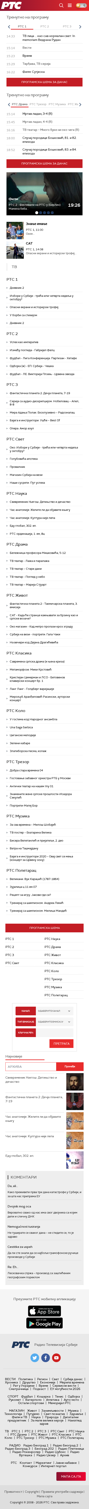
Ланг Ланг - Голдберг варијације (32, 689)
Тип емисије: (25, 1021)
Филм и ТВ (19, 1417)
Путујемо (33, 1414)
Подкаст (39, 1389)
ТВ (7, 1431)
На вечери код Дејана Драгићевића (34, 642)
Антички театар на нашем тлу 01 (31, 786)
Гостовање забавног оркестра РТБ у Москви (40, 778)
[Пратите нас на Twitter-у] (34, 1357)
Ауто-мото (71, 1400)
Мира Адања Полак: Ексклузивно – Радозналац (42, 412)
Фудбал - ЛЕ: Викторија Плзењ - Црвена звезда (42, 374)
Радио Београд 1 (36, 1445)
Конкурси (30, 1466)
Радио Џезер (46, 1455)
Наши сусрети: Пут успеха (27, 483)
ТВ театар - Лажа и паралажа (29, 561)
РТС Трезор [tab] (38, 104)
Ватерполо (33, 1400)
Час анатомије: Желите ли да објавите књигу (40, 510)
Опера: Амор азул (22, 428)
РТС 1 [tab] (22, 26)
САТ (29, 243)
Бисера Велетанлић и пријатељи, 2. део (36, 840)
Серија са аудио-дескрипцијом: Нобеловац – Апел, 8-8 (44, 403)
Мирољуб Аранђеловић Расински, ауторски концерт (40, 698)
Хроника (11, 1382)
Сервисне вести (64, 1386)
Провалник (17, 467)
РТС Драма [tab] (19, 104)
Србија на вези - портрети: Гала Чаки (35, 634)
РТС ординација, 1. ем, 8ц (27, 534)
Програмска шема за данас (44, 82)
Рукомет (15, 1400)
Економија (47, 1382)
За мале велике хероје (47, 1420)
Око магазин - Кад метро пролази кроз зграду (41, 626)
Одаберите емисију (50, 1021)
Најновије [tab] (13, 1056)
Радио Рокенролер (26, 1452)
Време (43, 1386)
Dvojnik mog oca (19, 1206)
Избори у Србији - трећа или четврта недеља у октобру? (41, 297)
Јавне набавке (66, 1463)
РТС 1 (12, 279)
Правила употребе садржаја (62, 1492)
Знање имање (36, 224)
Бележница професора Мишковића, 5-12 (38, 553)
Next (80, 27)
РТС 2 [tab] (44, 26)
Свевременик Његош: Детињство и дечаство (40, 502)
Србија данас (73, 1379)
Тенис (59, 1396)
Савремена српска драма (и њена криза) (37, 661)
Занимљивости (52, 1411)
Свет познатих (54, 1414)
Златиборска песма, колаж (28, 751)
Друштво (29, 1382)
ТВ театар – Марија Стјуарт (28, 584)
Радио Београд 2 (65, 1445)
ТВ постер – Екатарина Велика (30, 832)
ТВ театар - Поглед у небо (27, 577)
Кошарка (44, 1396)
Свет (55, 1379)
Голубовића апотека (24, 459)
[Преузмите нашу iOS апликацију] (44, 1311)
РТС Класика (19, 653)
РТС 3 (12, 384)
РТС (14, 1463)
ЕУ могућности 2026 (65, 1389)
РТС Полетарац (21, 870)
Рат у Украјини (23, 1386)
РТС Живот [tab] (75, 104)
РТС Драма (17, 544)
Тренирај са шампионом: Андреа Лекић (37, 903)
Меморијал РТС (59, 1403)
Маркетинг (44, 1463)
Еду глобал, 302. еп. (23, 526)
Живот (32, 1411)
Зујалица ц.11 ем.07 (23, 887)
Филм (13, 199)
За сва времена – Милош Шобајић (33, 825)
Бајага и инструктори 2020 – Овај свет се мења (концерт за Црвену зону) (41, 858)
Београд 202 (44, 1449)
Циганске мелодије (23, 735)
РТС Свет (15, 439)
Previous (9, 27)
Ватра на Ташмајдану (24, 848)
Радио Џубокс (55, 1452)
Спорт (13, 1396)
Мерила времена (72, 1382)
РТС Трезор (17, 761)
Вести (10, 1379)
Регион (42, 1379)
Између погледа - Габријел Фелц (32, 350)
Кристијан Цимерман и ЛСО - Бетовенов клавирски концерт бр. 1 (37, 679)
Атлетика (52, 1400)
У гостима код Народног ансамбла (33, 719)
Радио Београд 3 (17, 1449)
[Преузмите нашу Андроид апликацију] (44, 1323)
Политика (25, 1379)
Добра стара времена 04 (26, 770)
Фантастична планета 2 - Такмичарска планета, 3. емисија (44, 605)
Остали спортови (31, 1403)
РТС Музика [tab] (57, 104)
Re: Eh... (13, 1267)
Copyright (32, 1492)
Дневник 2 (17, 288)
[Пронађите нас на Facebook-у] (45, 1357)
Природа (52, 1417)
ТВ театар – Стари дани (26, 569)
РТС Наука (16, 493)
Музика (73, 1411)
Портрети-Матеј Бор (24, 805)
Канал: (26, 1010)
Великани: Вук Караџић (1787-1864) (34, 879)
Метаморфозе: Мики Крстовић (31, 669)
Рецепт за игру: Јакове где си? (30, 895)
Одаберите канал (49, 1010)
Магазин (16, 1411)
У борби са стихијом (23, 315)
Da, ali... (13, 1186)
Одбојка (74, 1396)
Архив (64, 1455)
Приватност (13, 1492)
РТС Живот (17, 595)
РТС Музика (18, 816)
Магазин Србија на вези (26, 475)
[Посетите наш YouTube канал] (56, 1357)
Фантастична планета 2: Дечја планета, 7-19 (40, 393)
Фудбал (27, 1396)
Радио (15, 1445)
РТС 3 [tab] (67, 26)
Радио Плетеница (71, 1449)
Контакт (26, 1463)
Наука (36, 1417)
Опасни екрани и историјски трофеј (34, 307)
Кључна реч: (25, 1032)
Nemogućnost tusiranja (24, 1226)
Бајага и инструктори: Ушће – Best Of (35, 420)
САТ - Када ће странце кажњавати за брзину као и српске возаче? (44, 617)
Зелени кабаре (20, 743)
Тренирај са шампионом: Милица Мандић (38, 911)
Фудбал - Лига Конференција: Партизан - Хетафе (43, 358)
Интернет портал (53, 1466)
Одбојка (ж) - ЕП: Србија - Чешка (32, 366)
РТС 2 (12, 333)
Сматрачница (19, 1389)
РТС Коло (15, 710)
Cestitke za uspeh (20, 1247)
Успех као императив (24, 342)
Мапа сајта (71, 1476)
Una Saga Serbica (21, 727)
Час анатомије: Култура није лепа (32, 518)
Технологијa (13, 1414)
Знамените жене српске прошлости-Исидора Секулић (41, 795)
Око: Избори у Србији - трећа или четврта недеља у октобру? (44, 449)
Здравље (76, 1414)
